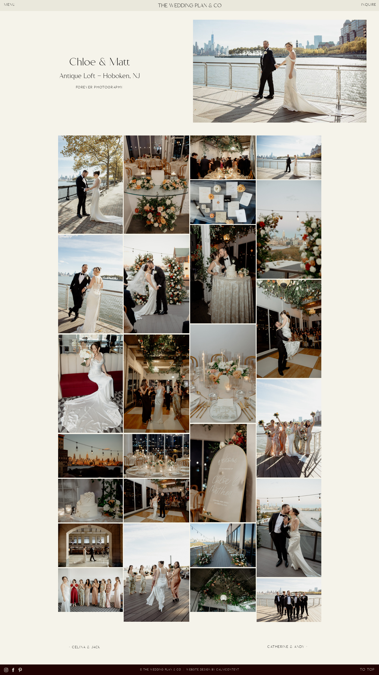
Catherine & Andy (286, 647)
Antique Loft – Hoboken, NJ (99, 76)
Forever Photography (99, 87)
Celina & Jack (86, 647)
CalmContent (227, 669)
